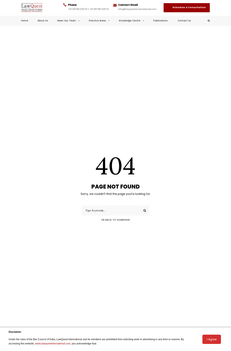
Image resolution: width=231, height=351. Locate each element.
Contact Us (184, 20)
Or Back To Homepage (115, 219)
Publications (160, 20)
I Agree (212, 339)
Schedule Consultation (187, 7)
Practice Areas (97, 20)
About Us (43, 20)
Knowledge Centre (129, 20)
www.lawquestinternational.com (52, 343)
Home (24, 20)
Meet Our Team (66, 20)
